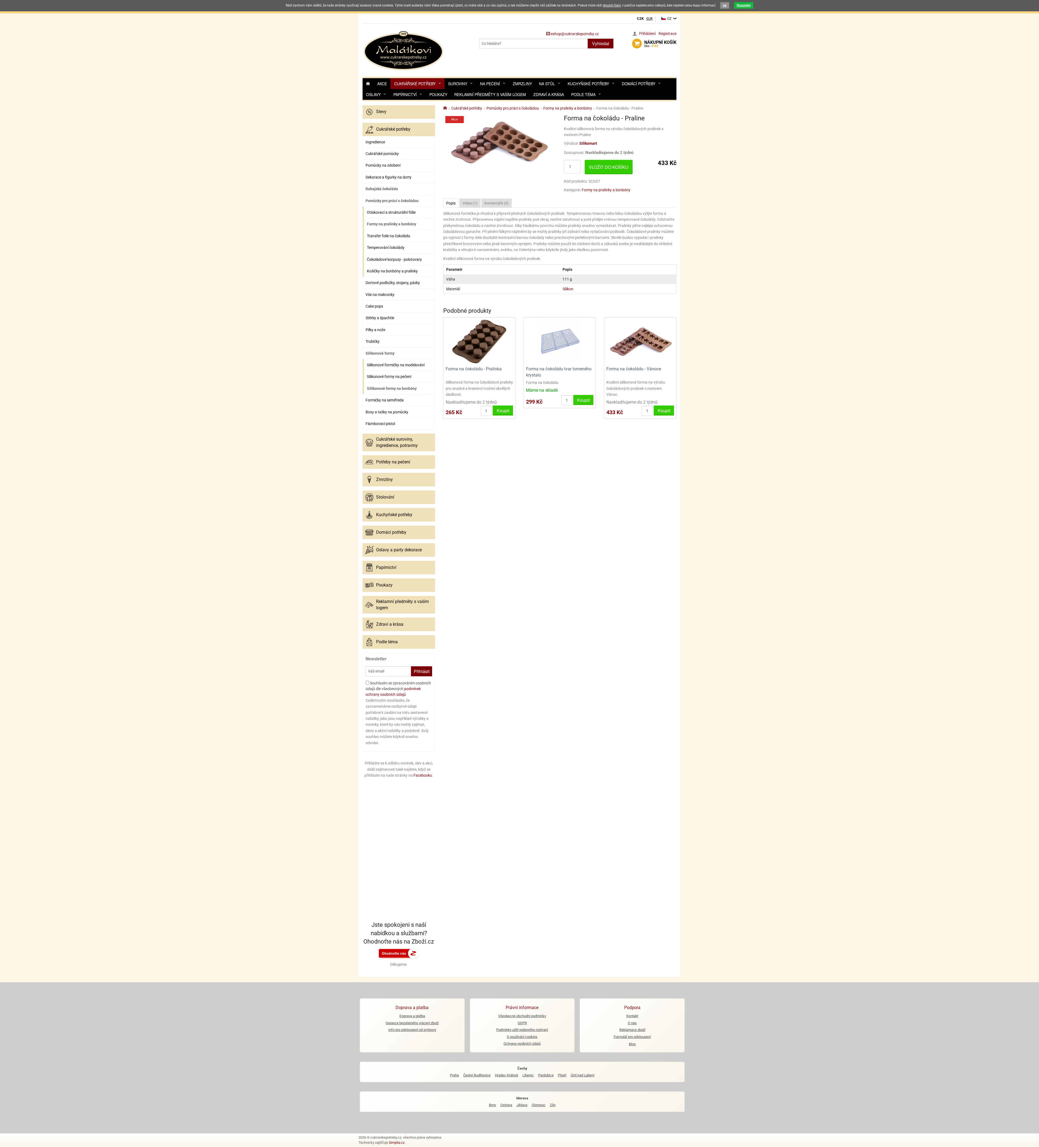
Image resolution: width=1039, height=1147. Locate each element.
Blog (632, 1044)
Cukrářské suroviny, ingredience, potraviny (397, 442)
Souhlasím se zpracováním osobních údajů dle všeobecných (398, 689)
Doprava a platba (412, 1016)
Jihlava (522, 1105)
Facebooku (422, 775)
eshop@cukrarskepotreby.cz (574, 34)
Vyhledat (600, 43)
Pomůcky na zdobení (383, 165)
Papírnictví (405, 94)
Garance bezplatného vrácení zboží (412, 1023)
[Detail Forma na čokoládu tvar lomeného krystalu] (559, 341)
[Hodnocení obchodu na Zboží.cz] (399, 953)
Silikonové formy (380, 353)
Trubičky (373, 341)
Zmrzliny (522, 83)
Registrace (667, 33)
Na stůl (547, 83)
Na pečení (490, 83)
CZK (640, 19)
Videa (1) (470, 203)
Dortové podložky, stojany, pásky (393, 283)
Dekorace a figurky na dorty (389, 177)
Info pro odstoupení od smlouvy (412, 1030)
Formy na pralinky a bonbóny (391, 224)
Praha (454, 1075)
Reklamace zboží (632, 1030)
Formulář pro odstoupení (632, 1037)
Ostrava (506, 1105)
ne (724, 5)
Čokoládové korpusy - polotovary (394, 259)
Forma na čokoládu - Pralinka (474, 368)
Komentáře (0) (496, 203)
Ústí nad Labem (582, 1075)
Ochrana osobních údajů (522, 1043)
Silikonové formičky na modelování (396, 365)
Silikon (568, 289)
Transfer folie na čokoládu (388, 236)
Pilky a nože (375, 330)
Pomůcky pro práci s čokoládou (392, 201)
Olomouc (538, 1105)
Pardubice (546, 1075)
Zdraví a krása (548, 94)
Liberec (528, 1075)
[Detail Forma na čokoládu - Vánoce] (640, 341)
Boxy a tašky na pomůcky (387, 412)
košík (660, 44)
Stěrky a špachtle (380, 318)
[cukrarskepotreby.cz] (404, 49)
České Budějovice (477, 1075)
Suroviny (457, 83)
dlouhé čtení (612, 5)
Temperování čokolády (386, 247)
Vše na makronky (380, 294)
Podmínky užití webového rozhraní (522, 1030)
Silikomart (588, 143)
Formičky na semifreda (385, 400)
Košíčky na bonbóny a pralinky (392, 271)
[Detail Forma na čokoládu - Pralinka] (479, 341)
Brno (492, 1105)
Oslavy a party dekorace (399, 549)
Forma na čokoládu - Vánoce (633, 368)
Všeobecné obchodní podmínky (522, 1016)
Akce (382, 83)
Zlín (552, 1105)
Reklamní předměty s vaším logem (490, 94)
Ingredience (375, 142)
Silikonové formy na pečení (389, 376)
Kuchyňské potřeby (588, 83)
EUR (649, 19)
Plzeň (562, 1075)
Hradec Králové (506, 1075)
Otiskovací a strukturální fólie (391, 212)
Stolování (385, 497)
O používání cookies (522, 1037)
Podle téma (583, 94)
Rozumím (744, 5)
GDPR (522, 1023)
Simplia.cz (397, 1143)
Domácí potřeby (638, 83)
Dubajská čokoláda (382, 189)
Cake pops (374, 306)
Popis (451, 203)
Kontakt (632, 1016)
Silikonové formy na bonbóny (392, 388)
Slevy (381, 111)
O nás (632, 1023)
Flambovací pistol (380, 423)
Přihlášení (647, 33)
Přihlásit (421, 671)
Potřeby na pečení (393, 461)
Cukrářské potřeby (415, 83)
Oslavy (373, 94)
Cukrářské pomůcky (382, 153)
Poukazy (438, 94)
